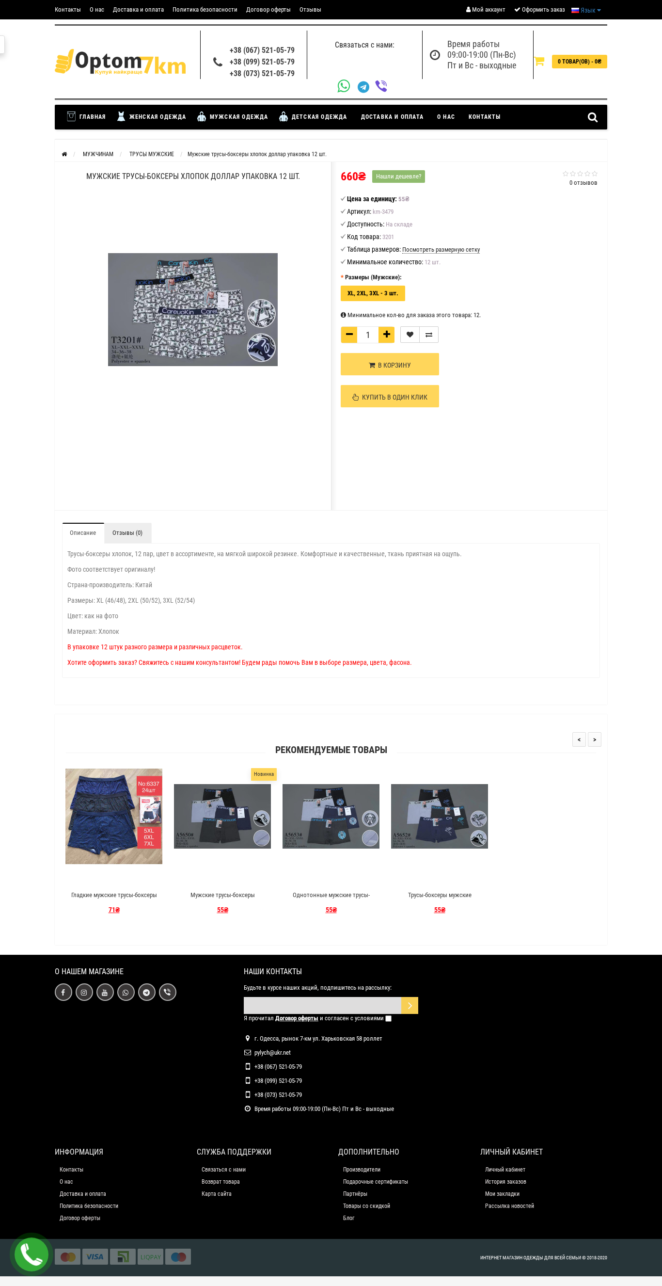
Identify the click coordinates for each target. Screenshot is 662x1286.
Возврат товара (221, 1181)
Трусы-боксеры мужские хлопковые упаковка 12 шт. (439, 899)
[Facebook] (63, 992)
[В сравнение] (429, 334)
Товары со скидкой (366, 1206)
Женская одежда (157, 116)
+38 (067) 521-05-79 (262, 50)
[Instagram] (84, 992)
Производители (361, 1169)
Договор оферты (268, 9)
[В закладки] (410, 334)
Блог (348, 1218)
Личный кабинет (505, 1169)
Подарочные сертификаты (375, 1181)
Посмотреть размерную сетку (441, 249)
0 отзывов (583, 182)
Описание (83, 532)
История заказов (505, 1181)
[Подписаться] (409, 1005)
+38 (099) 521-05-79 (262, 61)
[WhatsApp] (347, 87)
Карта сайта (217, 1193)
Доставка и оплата (138, 9)
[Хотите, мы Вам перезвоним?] (31, 1254)
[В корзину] (91, 878)
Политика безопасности (205, 9)
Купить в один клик (393, 397)
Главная (92, 116)
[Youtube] (105, 992)
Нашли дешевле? (398, 176)
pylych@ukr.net (272, 1052)
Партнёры (355, 1193)
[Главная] (64, 154)
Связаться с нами (224, 1169)
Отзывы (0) (127, 532)
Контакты (68, 9)
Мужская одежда (238, 116)
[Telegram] (366, 87)
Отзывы (310, 9)
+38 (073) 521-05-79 (262, 73)
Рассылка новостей (509, 1206)
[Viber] (384, 87)
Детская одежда (318, 116)
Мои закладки (502, 1193)
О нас (97, 9)
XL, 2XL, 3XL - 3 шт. (372, 293)
